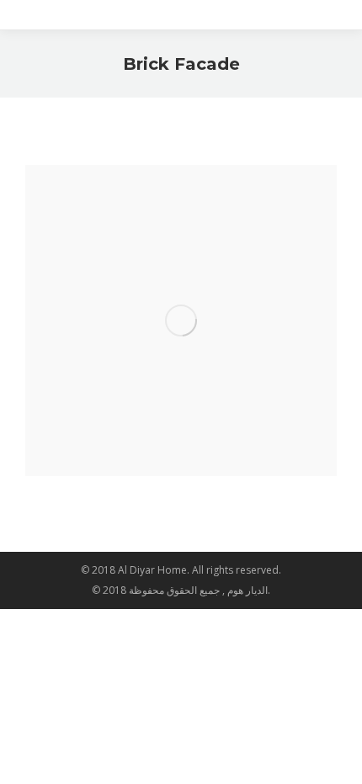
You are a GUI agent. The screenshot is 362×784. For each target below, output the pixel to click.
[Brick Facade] (181, 320)
